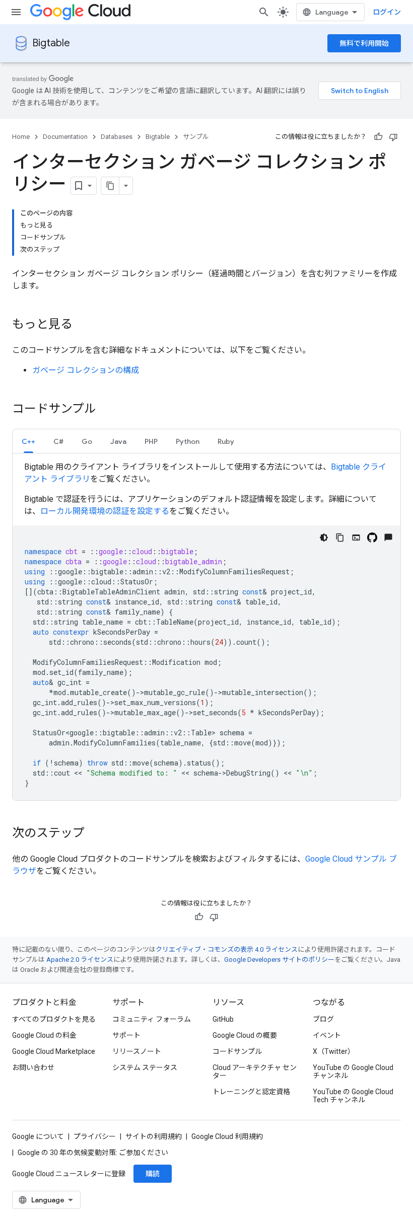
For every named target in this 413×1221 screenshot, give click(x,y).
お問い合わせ (33, 1067)
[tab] (28, 441)
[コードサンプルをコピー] (340, 537)
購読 (153, 1173)
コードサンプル (237, 1051)
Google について (38, 1136)
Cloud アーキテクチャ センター (255, 1071)
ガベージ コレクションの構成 (85, 370)
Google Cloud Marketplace (53, 1051)
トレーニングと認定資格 (251, 1092)
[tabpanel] (206, 630)
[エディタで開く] (356, 537)
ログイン (387, 12)
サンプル (196, 136)
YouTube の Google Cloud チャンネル (353, 1071)
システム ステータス (144, 1067)
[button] (28, 441)
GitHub (223, 1019)
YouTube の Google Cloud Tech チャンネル (353, 1096)
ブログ (323, 1019)
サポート (126, 1035)
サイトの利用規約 (153, 1136)
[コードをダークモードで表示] (324, 537)
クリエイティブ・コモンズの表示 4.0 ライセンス (227, 949)
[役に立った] (378, 136)
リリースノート (136, 1051)
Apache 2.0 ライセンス (79, 959)
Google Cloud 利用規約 (227, 1136)
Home (21, 136)
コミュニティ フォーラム (151, 1019)
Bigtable (51, 43)
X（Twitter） (334, 1051)
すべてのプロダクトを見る (54, 1019)
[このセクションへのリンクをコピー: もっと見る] (83, 325)
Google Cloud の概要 (245, 1035)
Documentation (65, 136)
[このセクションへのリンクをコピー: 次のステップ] (95, 834)
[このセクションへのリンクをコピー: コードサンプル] (106, 410)
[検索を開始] (264, 12)
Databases (116, 136)
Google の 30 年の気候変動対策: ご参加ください (93, 1153)
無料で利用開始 (364, 43)
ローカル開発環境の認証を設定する (104, 511)
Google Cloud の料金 (44, 1035)
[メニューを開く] (16, 12)
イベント (327, 1035)
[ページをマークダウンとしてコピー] (110, 185)
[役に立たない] (393, 136)
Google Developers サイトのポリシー (279, 959)
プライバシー (95, 1136)
